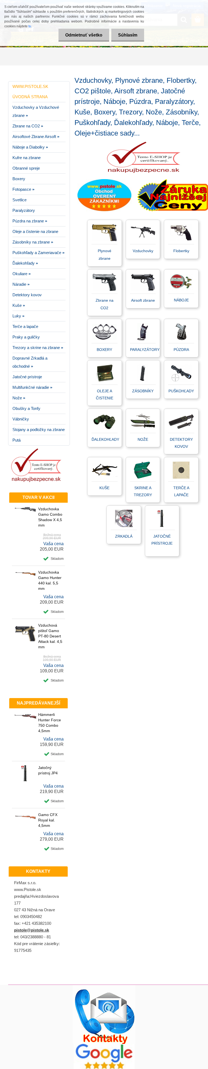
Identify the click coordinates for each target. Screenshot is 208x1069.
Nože (143, 439)
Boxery (104, 349)
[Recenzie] (104, 1046)
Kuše (104, 488)
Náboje (181, 300)
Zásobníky (143, 391)
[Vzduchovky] (143, 226)
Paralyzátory (145, 349)
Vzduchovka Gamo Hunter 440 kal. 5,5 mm (49, 580)
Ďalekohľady (105, 439)
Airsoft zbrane (143, 300)
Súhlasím (127, 35)
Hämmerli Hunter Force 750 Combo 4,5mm (49, 722)
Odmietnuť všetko (83, 35)
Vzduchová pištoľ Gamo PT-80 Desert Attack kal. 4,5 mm (50, 636)
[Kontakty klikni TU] (104, 987)
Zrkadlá (123, 536)
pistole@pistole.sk (31, 930)
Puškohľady (181, 391)
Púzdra (181, 349)
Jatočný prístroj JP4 (48, 770)
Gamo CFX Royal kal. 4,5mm (47, 820)
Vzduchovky (143, 251)
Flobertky (181, 251)
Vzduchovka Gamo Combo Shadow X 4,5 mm (50, 517)
